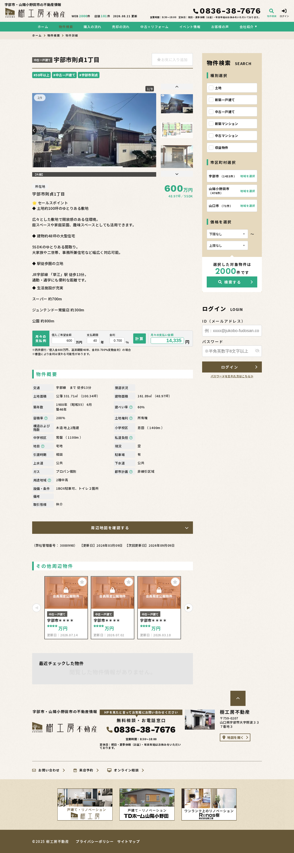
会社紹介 (247, 26)
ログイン (229, 367)
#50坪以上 (41, 75)
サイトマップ (128, 841)
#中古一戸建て (64, 75)
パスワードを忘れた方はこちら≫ (232, 376)
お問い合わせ (48, 770)
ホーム (43, 26)
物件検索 (66, 26)
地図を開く (235, 737)
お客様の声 (220, 26)
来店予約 (86, 770)
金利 (112, 334)
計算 (139, 338)
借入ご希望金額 (62, 334)
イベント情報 (190, 26)
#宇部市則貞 (88, 75)
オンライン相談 (126, 770)
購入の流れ (92, 26)
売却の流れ (121, 26)
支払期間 (92, 334)
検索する (232, 282)
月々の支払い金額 (162, 334)
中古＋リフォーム (154, 26)
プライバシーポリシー (95, 841)
